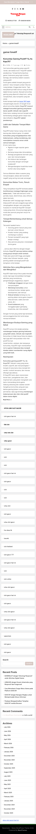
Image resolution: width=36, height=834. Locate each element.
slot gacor (7, 449)
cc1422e (7, 65)
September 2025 (9, 768)
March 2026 (8, 743)
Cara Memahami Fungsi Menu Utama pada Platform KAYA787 (16, 2)
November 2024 (9, 809)
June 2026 (7, 731)
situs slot (7, 506)
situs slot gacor (9, 522)
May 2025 (7, 784)
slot (5, 457)
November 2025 (9, 760)
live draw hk (8, 530)
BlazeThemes (22, 830)
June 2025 (7, 780)
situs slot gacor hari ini (11, 820)
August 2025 (8, 772)
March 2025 (8, 792)
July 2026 (7, 727)
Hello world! (28, 715)
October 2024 (8, 813)
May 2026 (7, 735)
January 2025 (8, 801)
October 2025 (8, 764)
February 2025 (8, 796)
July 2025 (7, 776)
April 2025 (7, 788)
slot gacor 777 (9, 555)
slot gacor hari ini (10, 416)
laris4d (6, 538)
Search (5, 660)
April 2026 (7, 739)
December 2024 (9, 805)
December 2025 (9, 756)
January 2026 (8, 752)
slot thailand (8, 546)
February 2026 (8, 747)
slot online (7, 579)
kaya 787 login (25, 101)
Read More (6, 400)
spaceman (7, 636)
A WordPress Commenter (13, 715)
